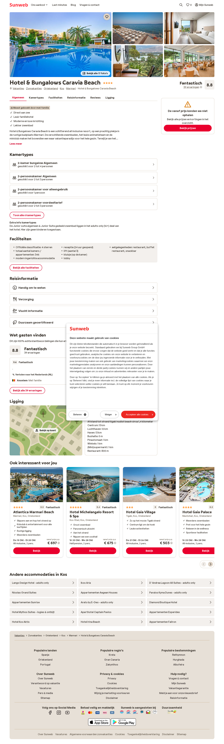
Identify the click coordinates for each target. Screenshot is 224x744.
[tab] (18, 97)
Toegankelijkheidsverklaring (112, 688)
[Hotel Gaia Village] (149, 512)
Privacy (112, 678)
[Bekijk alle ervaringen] (197, 85)
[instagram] (58, 714)
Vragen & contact (179, 678)
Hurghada (178, 659)
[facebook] (50, 714)
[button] (60, 44)
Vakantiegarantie (178, 688)
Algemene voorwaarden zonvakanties (91, 734)
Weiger (108, 414)
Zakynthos (112, 664)
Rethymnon (178, 654)
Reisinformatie (178, 697)
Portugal (45, 664)
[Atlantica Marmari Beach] (36, 512)
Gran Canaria (112, 659)
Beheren (77, 414)
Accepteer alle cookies (137, 414)
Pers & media (45, 693)
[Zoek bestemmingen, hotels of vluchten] (181, 5)
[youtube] (67, 714)
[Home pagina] (19, 5)
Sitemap (45, 697)
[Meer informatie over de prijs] (58, 543)
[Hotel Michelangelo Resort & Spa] (93, 512)
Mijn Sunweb (179, 683)
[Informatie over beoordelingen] (201, 87)
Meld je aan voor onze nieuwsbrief (178, 693)
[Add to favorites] (106, 16)
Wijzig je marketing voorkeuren (112, 693)
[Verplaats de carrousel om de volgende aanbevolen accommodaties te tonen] (210, 564)
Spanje (45, 654)
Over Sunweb (45, 678)
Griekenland (45, 659)
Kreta (112, 654)
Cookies (112, 683)
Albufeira (178, 664)
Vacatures (45, 688)
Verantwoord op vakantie (45, 683)
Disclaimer (112, 697)
